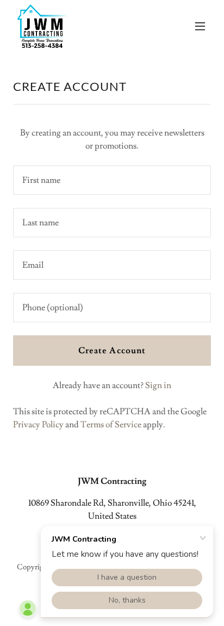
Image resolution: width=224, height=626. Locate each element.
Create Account (111, 350)
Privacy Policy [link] (38, 424)
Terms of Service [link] (110, 424)
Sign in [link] (158, 385)
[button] (200, 26)
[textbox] (112, 180)
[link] (42, 26)
